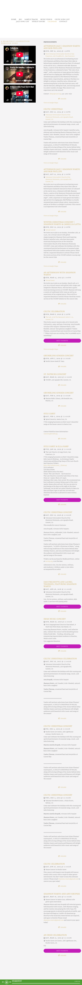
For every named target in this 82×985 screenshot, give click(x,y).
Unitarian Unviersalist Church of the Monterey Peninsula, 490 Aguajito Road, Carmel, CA (59, 117)
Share (63, 99)
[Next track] (10, 982)
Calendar (52, 21)
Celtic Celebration (54, 311)
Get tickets (62, 340)
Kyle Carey (49, 413)
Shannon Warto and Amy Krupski (62, 894)
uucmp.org (49, 561)
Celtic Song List (62, 19)
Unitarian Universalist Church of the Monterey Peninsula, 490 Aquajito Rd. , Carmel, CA (59, 179)
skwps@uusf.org (55, 94)
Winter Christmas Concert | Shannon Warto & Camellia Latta (62, 223)
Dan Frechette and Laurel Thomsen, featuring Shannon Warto (60, 584)
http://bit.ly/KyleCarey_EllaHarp (55, 465)
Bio (20, 19)
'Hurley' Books (38, 21)
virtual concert (51, 230)
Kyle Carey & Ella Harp (56, 446)
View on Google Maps (51, 103)
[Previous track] (3, 982)
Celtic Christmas (53, 109)
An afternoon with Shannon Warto (60, 273)
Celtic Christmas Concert (58, 512)
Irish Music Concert (55, 619)
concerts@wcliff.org (50, 434)
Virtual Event (50, 280)
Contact (63, 21)
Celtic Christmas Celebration (60, 658)
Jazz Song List (22, 21)
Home (13, 19)
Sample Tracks (31, 19)
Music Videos (46, 19)
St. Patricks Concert (55, 374)
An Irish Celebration (55, 935)
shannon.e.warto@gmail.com (68, 879)
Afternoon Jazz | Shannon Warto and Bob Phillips (62, 47)
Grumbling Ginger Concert (59, 355)
